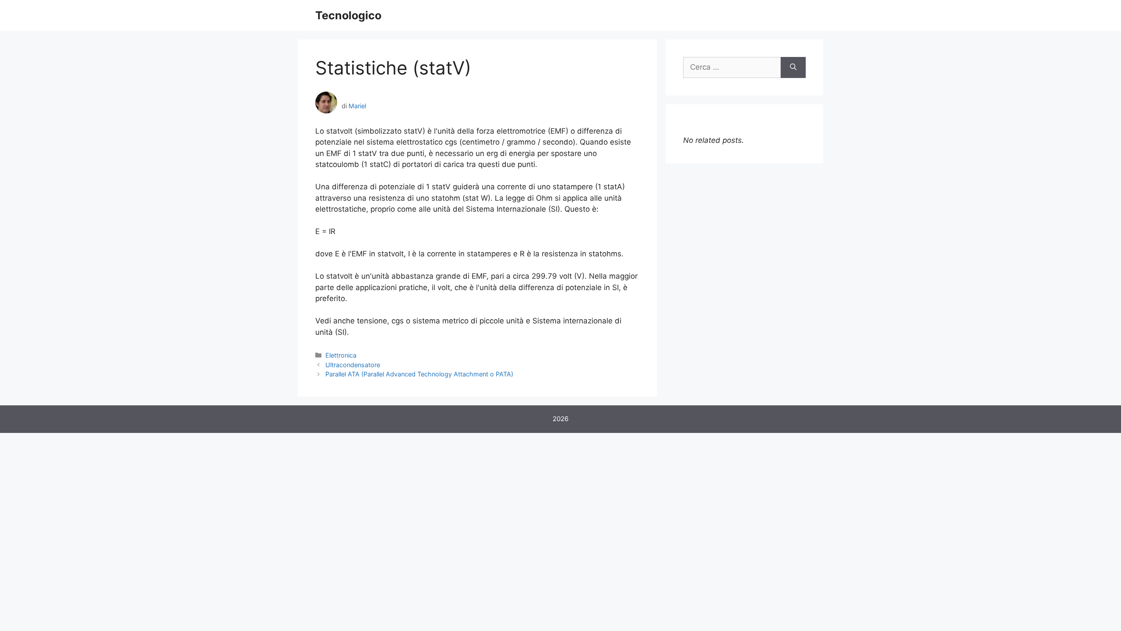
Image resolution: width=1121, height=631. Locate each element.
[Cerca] (793, 67)
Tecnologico (348, 15)
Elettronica (340, 355)
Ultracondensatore (352, 365)
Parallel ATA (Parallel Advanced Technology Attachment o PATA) (419, 374)
